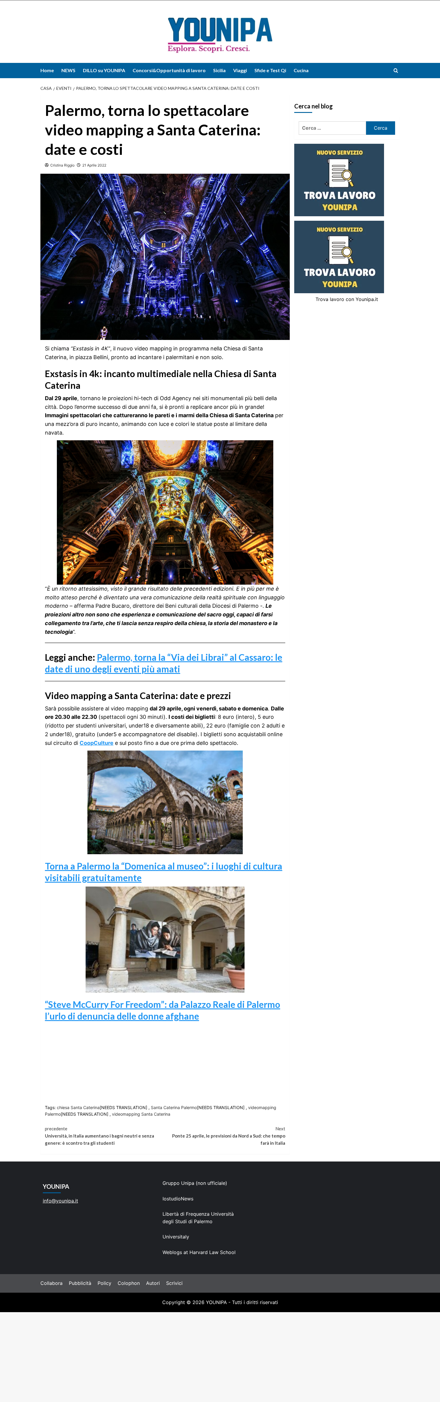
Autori (153, 1283)
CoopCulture (96, 743)
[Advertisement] (220, 1357)
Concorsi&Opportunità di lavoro (169, 70)
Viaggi (240, 70)
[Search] (396, 70)
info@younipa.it (60, 1201)
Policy (104, 1283)
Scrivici (174, 1283)
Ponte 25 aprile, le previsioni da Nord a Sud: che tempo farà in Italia (228, 1136)
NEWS (68, 70)
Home (47, 70)
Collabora (51, 1283)
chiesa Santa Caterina (78, 1107)
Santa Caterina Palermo (174, 1107)
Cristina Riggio (62, 165)
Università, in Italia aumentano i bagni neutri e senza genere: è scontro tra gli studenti (99, 1136)
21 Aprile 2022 (94, 165)
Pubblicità (80, 1283)
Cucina (301, 70)
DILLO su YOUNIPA (104, 70)
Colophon (129, 1283)
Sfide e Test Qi (270, 70)
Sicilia (219, 70)
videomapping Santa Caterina (141, 1114)
